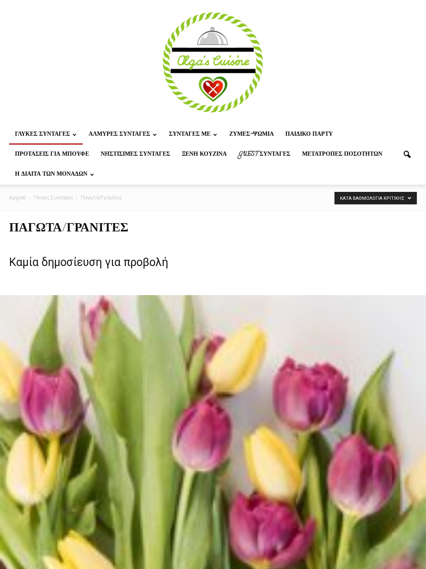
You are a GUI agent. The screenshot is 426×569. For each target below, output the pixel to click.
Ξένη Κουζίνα (204, 154)
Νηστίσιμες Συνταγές (135, 154)
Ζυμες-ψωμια (251, 134)
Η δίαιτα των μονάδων (51, 174)
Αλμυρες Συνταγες (119, 134)
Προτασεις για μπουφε (52, 154)
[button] (407, 155)
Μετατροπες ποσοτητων (342, 154)
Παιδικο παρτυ (309, 134)
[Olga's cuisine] (213, 62)
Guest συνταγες (264, 154)
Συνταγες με (190, 134)
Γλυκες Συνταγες (42, 134)
